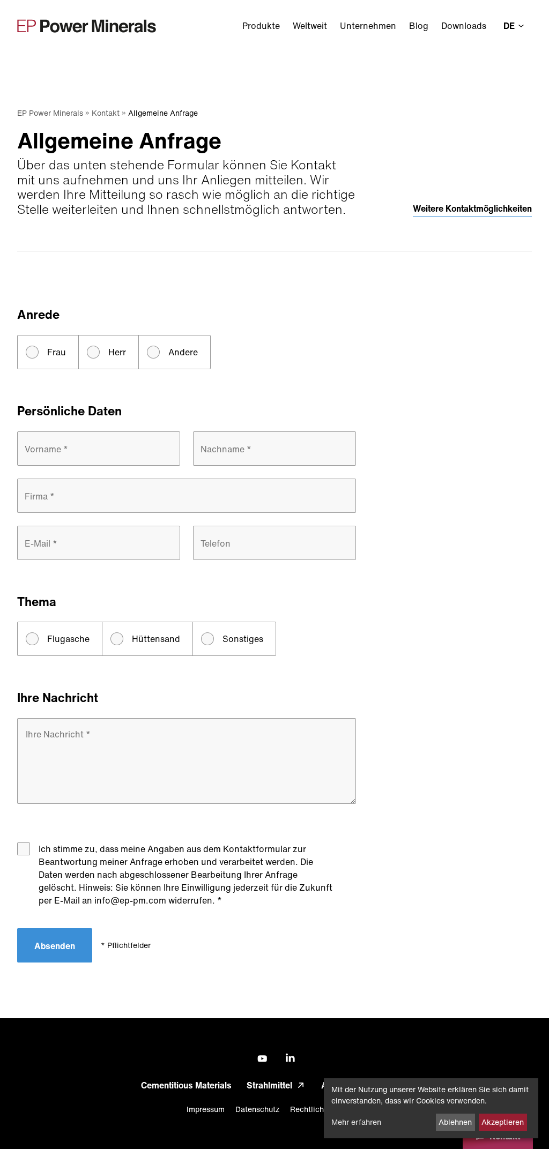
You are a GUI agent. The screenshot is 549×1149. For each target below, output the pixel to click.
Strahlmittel (269, 1085)
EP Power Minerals (50, 112)
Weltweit (310, 25)
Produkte (261, 25)
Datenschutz (257, 1109)
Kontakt (106, 112)
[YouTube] (260, 1059)
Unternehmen (368, 25)
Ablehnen (455, 1122)
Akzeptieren (502, 1122)
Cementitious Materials (186, 1085)
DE (510, 25)
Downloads (463, 25)
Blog (418, 25)
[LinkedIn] (288, 1058)
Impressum (206, 1109)
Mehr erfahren (356, 1122)
